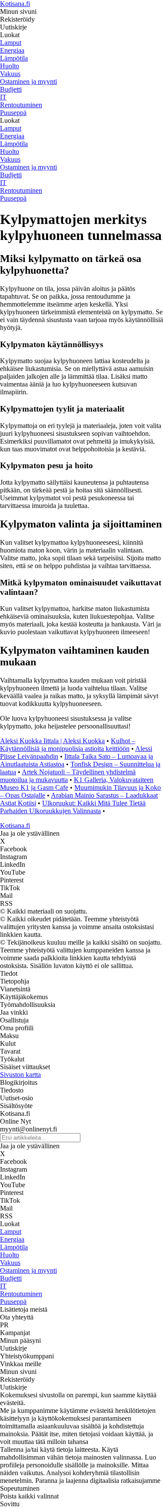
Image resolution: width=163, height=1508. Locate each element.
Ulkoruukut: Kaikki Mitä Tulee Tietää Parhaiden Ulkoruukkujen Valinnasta (73, 807)
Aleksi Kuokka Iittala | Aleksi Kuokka (52, 740)
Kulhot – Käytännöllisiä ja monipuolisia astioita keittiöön (67, 744)
